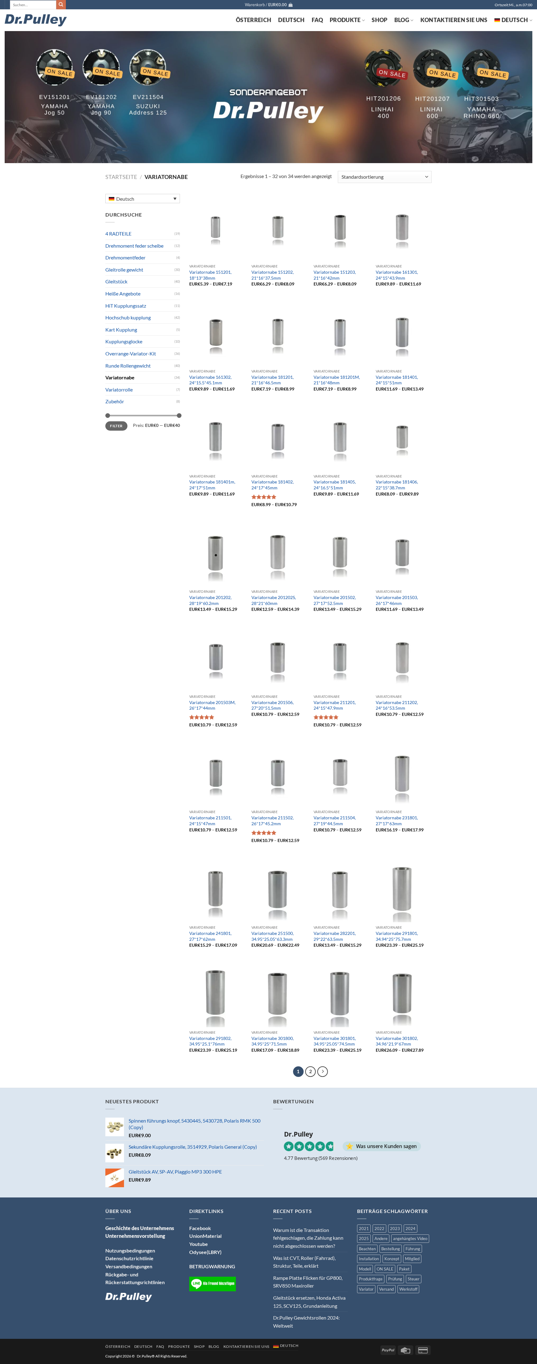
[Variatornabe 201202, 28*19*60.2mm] (217, 552)
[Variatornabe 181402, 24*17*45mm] (279, 437)
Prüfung (395, 1278)
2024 (410, 1228)
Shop (379, 20)
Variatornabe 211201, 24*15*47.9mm (335, 705)
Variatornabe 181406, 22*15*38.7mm (397, 484)
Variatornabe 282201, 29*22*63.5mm (335, 936)
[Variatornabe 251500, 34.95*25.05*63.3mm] (279, 888)
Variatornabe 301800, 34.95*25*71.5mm (272, 1041)
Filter (116, 425)
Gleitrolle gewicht (124, 269)
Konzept (391, 1258)
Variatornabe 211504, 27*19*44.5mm (335, 820)
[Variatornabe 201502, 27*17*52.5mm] (341, 552)
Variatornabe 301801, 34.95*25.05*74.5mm (335, 1041)
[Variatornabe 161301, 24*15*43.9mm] (404, 227)
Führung (413, 1248)
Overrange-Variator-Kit (130, 353)
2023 (395, 1228)
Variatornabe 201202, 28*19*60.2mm (210, 600)
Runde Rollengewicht (128, 365)
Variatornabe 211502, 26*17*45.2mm (272, 820)
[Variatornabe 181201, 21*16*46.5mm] (279, 332)
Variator (366, 1289)
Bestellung (390, 1248)
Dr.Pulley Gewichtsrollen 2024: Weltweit (306, 1322)
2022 (379, 1228)
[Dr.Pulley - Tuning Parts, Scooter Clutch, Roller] (36, 20)
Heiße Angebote (122, 293)
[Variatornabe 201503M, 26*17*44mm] (217, 657)
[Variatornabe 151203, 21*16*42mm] (341, 227)
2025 (364, 1238)
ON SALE (385, 1268)
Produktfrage (371, 1278)
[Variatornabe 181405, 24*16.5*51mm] (341, 437)
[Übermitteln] (61, 4)
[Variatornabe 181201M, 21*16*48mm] (341, 332)
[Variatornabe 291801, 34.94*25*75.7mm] (404, 888)
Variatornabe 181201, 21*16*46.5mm (272, 380)
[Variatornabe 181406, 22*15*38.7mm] (404, 437)
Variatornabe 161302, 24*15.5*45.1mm (210, 380)
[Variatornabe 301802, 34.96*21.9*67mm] (404, 993)
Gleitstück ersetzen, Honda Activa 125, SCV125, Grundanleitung (309, 1302)
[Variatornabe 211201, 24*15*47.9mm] (341, 657)
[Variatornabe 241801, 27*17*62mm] (217, 888)
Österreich (254, 20)
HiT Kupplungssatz (125, 306)
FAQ (317, 20)
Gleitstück (116, 281)
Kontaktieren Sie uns (454, 20)
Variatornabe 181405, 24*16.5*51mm (335, 484)
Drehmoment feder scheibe (134, 246)
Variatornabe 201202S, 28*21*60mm (273, 600)
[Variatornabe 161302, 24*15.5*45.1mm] (217, 332)
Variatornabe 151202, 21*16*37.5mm (272, 275)
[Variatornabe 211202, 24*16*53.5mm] (404, 657)
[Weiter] (322, 1071)
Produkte (345, 20)
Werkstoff (408, 1289)
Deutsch (291, 20)
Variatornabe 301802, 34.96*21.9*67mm (397, 1041)
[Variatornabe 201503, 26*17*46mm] (404, 552)
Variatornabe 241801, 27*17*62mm (210, 936)
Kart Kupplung (121, 329)
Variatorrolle (119, 389)
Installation (369, 1258)
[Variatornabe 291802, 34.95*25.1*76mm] (217, 993)
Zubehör (114, 401)
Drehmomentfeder (125, 257)
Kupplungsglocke (123, 341)
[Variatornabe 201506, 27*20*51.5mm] (279, 657)
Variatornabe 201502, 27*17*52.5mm (335, 600)
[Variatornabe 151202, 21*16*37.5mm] (279, 227)
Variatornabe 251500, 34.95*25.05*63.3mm (272, 936)
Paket (404, 1268)
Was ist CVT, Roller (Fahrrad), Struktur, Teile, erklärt (304, 1262)
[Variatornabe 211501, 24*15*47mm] (217, 773)
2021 (364, 1228)
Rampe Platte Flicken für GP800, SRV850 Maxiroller (307, 1282)
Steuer (414, 1278)
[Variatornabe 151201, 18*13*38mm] (217, 227)
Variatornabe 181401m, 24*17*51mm (212, 484)
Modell (365, 1268)
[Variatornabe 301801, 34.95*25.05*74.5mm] (341, 993)
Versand (386, 1289)
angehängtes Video (410, 1238)
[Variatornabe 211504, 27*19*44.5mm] (341, 773)
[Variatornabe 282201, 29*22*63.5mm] (341, 888)
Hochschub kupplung (128, 317)
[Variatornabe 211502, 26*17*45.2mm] (279, 773)
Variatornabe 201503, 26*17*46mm (397, 600)
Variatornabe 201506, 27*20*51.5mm (272, 705)
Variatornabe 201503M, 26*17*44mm (212, 705)
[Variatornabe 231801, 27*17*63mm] (404, 773)
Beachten (367, 1248)
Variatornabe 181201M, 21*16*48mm (337, 380)
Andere (381, 1238)
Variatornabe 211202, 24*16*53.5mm (397, 705)
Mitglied (412, 1258)
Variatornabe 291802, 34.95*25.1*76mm (210, 1041)
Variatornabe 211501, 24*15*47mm (210, 820)
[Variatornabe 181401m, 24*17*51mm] (217, 437)
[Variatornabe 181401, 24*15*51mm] (404, 332)
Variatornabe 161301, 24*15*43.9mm (397, 275)
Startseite (121, 176)
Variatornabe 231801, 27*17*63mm (397, 820)
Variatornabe (120, 377)
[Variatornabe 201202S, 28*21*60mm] (279, 552)
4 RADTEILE (118, 233)
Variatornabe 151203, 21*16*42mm (335, 275)
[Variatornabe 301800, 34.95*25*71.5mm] (279, 993)
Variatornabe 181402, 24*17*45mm (272, 484)
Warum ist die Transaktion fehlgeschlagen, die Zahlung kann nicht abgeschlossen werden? (308, 1238)
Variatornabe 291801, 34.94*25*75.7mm (397, 936)
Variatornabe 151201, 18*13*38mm (210, 275)
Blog (401, 20)
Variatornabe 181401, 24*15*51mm (397, 380)
